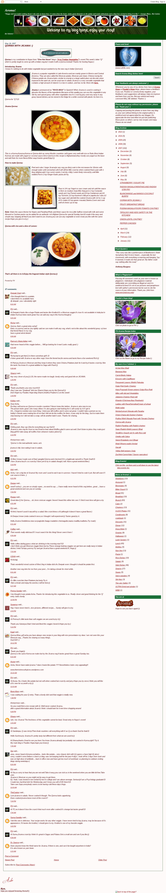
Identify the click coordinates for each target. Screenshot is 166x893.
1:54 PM (13, 396)
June (122, 176)
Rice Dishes (120, 558)
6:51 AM (13, 524)
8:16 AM (13, 657)
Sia (11, 751)
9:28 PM (13, 711)
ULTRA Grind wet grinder (125, 587)
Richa (12, 323)
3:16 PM (13, 464)
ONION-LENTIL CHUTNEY (131, 219)
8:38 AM (13, 837)
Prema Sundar (16, 591)
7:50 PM (13, 492)
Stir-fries (118, 579)
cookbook (119, 518)
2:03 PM (13, 611)
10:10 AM (13, 673)
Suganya (13, 605)
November (124, 155)
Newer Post (9, 860)
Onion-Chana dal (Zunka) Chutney (129, 415)
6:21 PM (13, 478)
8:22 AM (13, 304)
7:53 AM (13, 551)
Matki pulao (120, 408)
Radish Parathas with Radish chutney (130, 426)
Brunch (118, 500)
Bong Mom (14, 691)
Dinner (118, 525)
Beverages (119, 486)
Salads (118, 561)
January (123, 241)
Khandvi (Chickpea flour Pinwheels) (129, 400)
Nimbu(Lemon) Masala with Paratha (129, 411)
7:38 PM (13, 698)
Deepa (13, 483)
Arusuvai (118, 482)
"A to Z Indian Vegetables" (68, 60)
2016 (120, 136)
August (123, 167)
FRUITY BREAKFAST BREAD (132, 204)
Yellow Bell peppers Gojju (125, 451)
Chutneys (119, 507)
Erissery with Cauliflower (125, 379)
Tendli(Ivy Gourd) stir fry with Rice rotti (130, 433)
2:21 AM (13, 503)
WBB (117, 590)
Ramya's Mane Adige (18, 341)
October (123, 159)
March (123, 233)
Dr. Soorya (14, 843)
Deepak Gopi (15, 293)
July (122, 171)
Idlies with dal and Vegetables (127, 393)
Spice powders (121, 576)
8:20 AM (13, 764)
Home (56, 860)
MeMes (118, 547)
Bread (117, 493)
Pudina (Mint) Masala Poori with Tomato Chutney (134, 419)
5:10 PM (13, 627)
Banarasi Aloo (120, 372)
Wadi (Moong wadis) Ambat (126, 444)
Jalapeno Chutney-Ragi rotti (126, 397)
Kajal (12, 632)
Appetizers (119, 479)
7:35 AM (13, 746)
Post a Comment (11, 856)
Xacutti (118, 447)
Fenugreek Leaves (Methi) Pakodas (129, 382)
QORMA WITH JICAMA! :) (19, 45)
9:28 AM (13, 368)
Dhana (13, 717)
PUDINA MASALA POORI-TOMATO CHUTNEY (139, 208)
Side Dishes (120, 565)
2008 (120, 144)
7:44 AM (13, 812)
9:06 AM (13, 336)
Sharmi (13, 373)
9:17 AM (13, 586)
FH (11, 309)
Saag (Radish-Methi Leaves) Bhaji (129, 429)
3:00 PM (13, 451)
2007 (120, 148)
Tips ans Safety (121, 583)
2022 (120, 132)
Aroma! (10, 10)
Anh (12, 470)
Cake (117, 504)
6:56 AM (13, 535)
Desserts (119, 522)
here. (96, 83)
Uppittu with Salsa (122, 437)
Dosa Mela (119, 529)
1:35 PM (13, 380)
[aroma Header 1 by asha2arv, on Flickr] (81, 34)
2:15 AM (13, 851)
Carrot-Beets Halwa (123, 375)
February (124, 237)
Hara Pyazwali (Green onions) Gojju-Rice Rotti (133, 390)
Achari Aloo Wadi (122, 368)
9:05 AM (13, 318)
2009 (120, 140)
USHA (12, 556)
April (122, 229)
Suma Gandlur (16, 818)
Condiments (120, 515)
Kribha (13, 401)
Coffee (13, 529)
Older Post (102, 860)
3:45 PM (13, 826)
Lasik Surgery (121, 540)
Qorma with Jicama (123, 422)
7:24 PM (13, 801)
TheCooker (14, 792)
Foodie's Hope (128, 89)
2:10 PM (13, 435)
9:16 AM (13, 347)
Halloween (119, 536)
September (125, 163)
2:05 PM (13, 419)
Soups (118, 572)
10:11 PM (13, 643)
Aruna (12, 662)
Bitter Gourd (120, 489)
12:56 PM (13, 599)
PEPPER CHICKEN (128, 223)
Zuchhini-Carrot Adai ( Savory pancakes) (131, 454)
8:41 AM (13, 572)
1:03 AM (13, 723)
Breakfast (119, 497)
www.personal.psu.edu (124, 292)
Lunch (117, 543)
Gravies (118, 533)
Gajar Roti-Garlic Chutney (125, 386)
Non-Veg (118, 551)
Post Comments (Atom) (25, 865)
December (124, 151)
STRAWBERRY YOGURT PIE (132, 183)
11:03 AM (13, 686)
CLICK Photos (121, 511)
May (122, 180)
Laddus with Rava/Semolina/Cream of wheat (133, 404)
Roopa (13, 497)
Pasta (117, 554)
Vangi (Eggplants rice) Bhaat (126, 440)
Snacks (118, 569)
